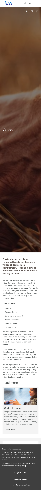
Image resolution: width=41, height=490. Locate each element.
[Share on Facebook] (36, 11)
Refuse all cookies (20, 479)
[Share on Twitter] (32, 11)
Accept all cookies (20, 472)
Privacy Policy (21, 465)
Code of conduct (13, 408)
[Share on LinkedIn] (27, 11)
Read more (10, 429)
